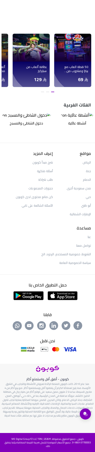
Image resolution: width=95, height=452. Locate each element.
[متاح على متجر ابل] (63, 295)
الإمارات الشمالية (80, 214)
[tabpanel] (72, 60)
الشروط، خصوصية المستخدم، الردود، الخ (66, 254)
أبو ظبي (86, 205)
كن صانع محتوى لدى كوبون (34, 197)
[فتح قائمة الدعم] (85, 414)
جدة (88, 171)
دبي (88, 197)
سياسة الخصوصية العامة (75, 263)
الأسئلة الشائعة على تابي (37, 205)
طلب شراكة (45, 180)
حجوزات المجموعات (40, 188)
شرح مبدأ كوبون (42, 162)
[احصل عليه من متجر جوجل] (28, 295)
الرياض (87, 162)
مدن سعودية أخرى (79, 188)
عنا (89, 237)
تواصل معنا (83, 245)
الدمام (87, 180)
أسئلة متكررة (45, 171)
